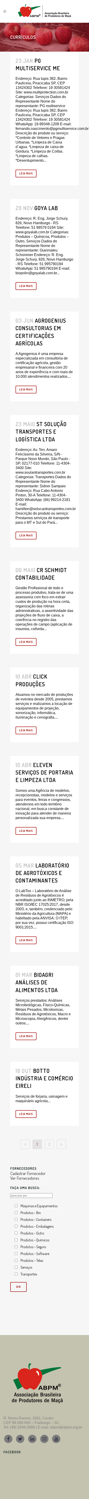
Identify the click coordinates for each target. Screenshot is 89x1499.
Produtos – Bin (31, 1212)
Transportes (29, 1274)
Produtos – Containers (36, 1219)
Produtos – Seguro (33, 1247)
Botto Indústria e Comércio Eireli (44, 1078)
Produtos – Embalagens (37, 1226)
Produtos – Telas (32, 1260)
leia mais (26, 173)
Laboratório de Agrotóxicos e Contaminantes (42, 873)
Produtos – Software (35, 1253)
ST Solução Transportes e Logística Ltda (41, 431)
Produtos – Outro (32, 1233)
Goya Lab (46, 207)
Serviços (26, 1267)
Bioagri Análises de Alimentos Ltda (37, 982)
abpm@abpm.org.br (66, 1427)
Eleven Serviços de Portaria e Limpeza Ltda (44, 772)
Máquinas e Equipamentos (39, 1206)
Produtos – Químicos (35, 1240)
